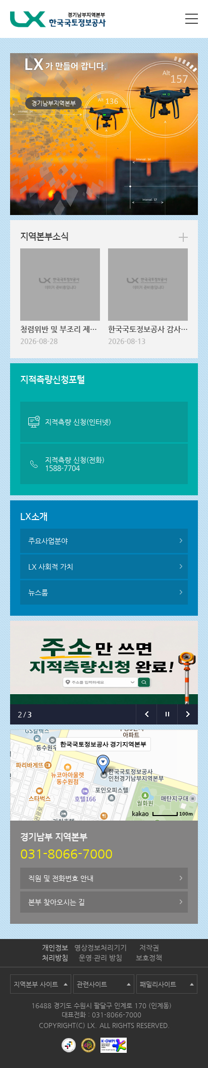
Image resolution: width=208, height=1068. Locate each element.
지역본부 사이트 (36, 984)
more (183, 237)
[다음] (187, 714)
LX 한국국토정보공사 (58, 21)
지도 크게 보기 (172, 828)
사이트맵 (191, 19)
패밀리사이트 (158, 984)
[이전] (146, 714)
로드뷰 (106, 828)
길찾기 (134, 828)
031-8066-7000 (116, 1014)
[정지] (167, 714)
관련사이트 (92, 984)
